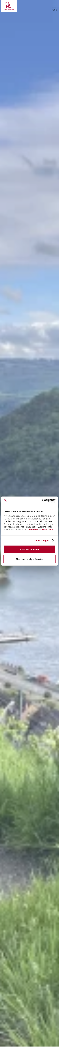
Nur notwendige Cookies (29, 558)
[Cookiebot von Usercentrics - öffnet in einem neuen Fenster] (42, 501)
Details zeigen (41, 540)
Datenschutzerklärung (40, 529)
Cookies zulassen (29, 549)
